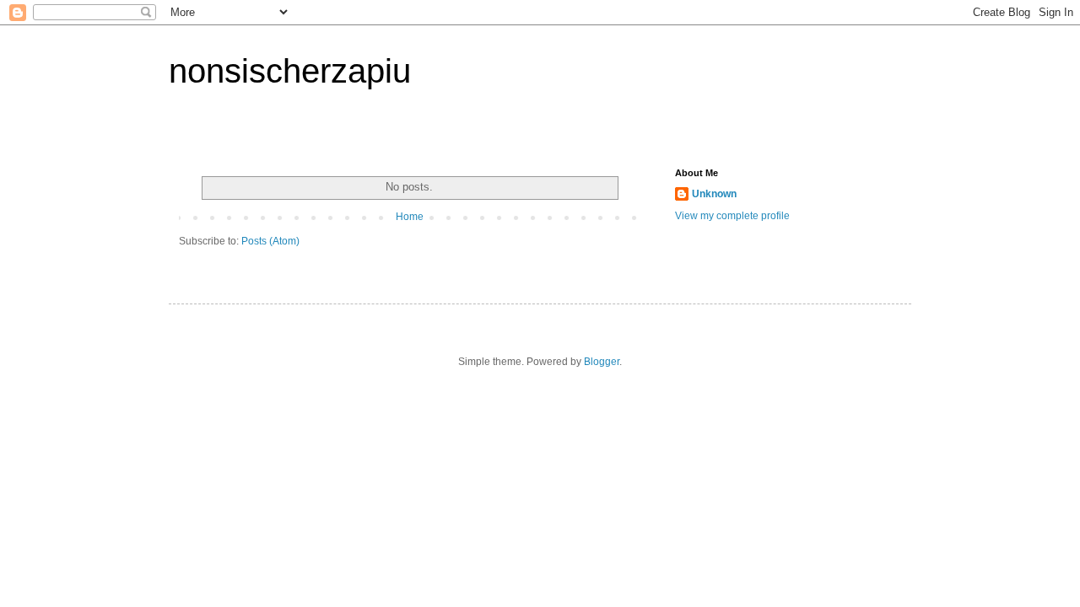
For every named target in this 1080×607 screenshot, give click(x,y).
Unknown (714, 194)
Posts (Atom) (270, 241)
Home (410, 217)
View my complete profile (732, 216)
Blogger (601, 362)
